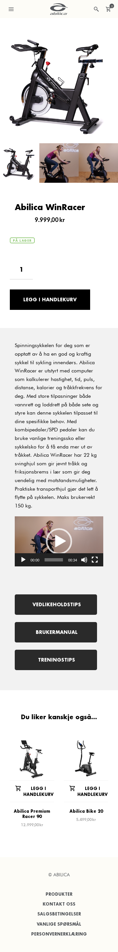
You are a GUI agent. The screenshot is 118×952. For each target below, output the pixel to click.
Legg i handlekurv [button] (38, 791)
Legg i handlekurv (50, 299)
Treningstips (55, 660)
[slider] (54, 559)
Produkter (59, 894)
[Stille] (84, 560)
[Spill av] (23, 560)
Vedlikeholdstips (56, 604)
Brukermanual (56, 632)
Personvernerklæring (59, 934)
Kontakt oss (59, 904)
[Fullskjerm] (94, 560)
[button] (59, 541)
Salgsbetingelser (59, 913)
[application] (59, 541)
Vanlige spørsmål (59, 924)
